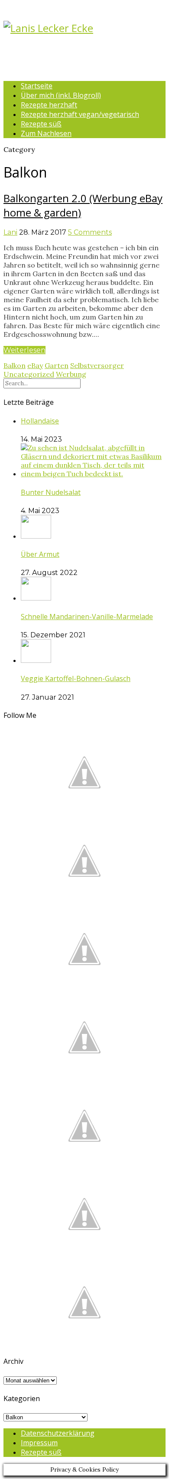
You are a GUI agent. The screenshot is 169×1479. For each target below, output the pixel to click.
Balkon (14, 365)
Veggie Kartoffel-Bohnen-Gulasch (75, 678)
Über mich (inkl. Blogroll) (61, 95)
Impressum (39, 1442)
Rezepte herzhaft (49, 105)
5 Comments (90, 232)
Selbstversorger (97, 365)
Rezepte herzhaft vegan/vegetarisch (80, 114)
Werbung (71, 374)
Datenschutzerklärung (57, 1433)
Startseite (36, 85)
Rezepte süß (41, 124)
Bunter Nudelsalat (51, 492)
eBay (35, 365)
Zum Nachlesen (46, 133)
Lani (10, 232)
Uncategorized (28, 374)
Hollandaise (40, 421)
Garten (56, 365)
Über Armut (40, 554)
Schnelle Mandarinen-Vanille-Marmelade (87, 616)
